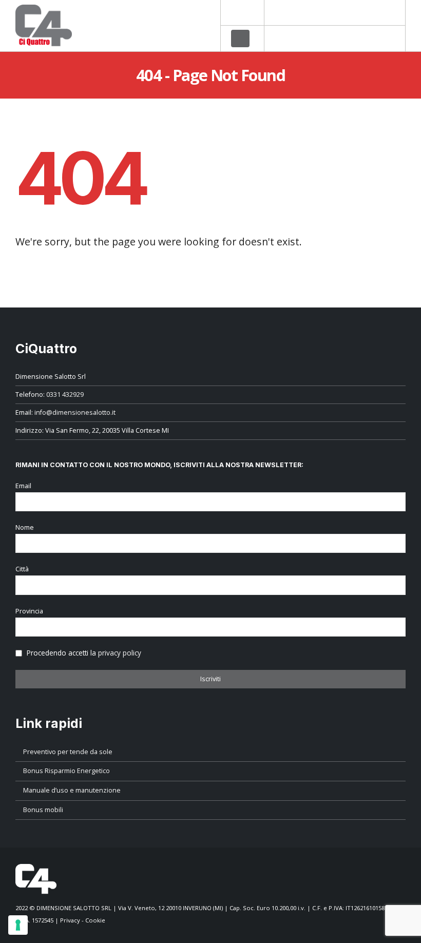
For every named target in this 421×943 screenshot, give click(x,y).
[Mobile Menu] (240, 38)
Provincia (29, 611)
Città (22, 569)
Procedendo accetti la (83, 653)
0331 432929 (65, 394)
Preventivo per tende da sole (67, 751)
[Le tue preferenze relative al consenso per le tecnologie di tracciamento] (18, 925)
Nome (24, 527)
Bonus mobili (43, 809)
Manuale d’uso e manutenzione (72, 790)
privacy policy (119, 653)
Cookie (95, 920)
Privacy (70, 920)
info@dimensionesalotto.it (75, 412)
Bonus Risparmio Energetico (66, 770)
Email (23, 486)
